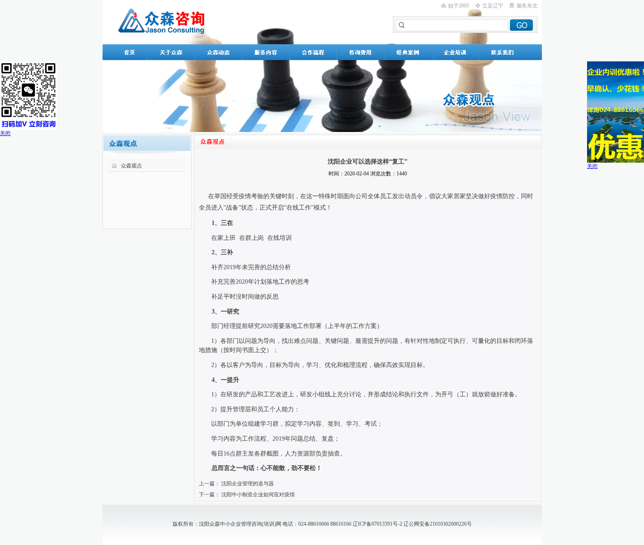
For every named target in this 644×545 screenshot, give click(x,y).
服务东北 (527, 6)
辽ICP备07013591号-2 (377, 524)
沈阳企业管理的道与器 (247, 484)
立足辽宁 (492, 6)
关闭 (5, 133)
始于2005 (458, 6)
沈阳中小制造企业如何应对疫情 (258, 495)
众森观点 (131, 166)
